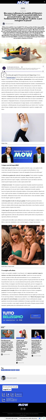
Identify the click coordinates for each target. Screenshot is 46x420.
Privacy (25, 415)
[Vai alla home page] (23, 2)
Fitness (13, 370)
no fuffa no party (20, 338)
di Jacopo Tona (21, 362)
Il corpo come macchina (6, 338)
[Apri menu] (44, 1)
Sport (17, 370)
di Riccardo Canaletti (9, 23)
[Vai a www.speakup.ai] (43, 66)
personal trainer (11, 77)
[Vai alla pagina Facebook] (21, 409)
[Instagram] (12, 394)
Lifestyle (23, 8)
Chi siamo (21, 415)
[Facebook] (4, 394)
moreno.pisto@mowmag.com (11, 400)
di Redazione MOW (6, 354)
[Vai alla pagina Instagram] (24, 409)
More (2, 327)
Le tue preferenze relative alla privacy (28, 418)
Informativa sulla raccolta (11, 418)
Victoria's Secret (5, 370)
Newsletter (18, 394)
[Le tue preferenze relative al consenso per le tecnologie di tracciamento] (44, 418)
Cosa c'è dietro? (35, 338)
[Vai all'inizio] (23, 405)
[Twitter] (8, 394)
